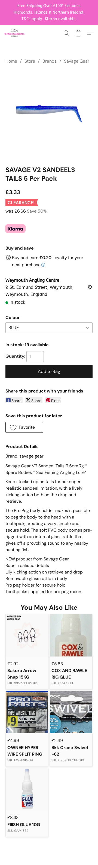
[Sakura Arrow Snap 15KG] (27, 635)
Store (29, 61)
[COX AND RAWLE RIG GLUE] (71, 635)
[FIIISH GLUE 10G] (27, 789)
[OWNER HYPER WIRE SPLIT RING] (27, 712)
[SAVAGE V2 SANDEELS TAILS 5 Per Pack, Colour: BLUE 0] (49, 113)
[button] (15, 33)
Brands (49, 61)
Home (11, 61)
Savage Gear (76, 61)
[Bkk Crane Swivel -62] (71, 712)
